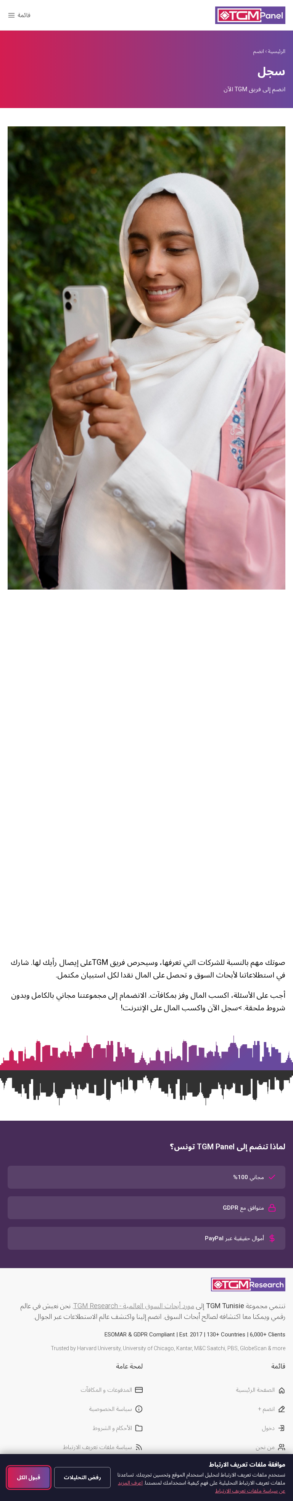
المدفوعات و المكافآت (106, 1389)
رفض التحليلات (82, 1477)
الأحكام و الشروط (112, 1428)
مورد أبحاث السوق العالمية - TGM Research (133, 1306)
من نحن (265, 1447)
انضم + (266, 1408)
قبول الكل (28, 1477)
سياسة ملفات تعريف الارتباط (97, 1447)
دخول (268, 1428)
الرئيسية (276, 51)
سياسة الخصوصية (110, 1408)
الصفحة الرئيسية (255, 1389)
